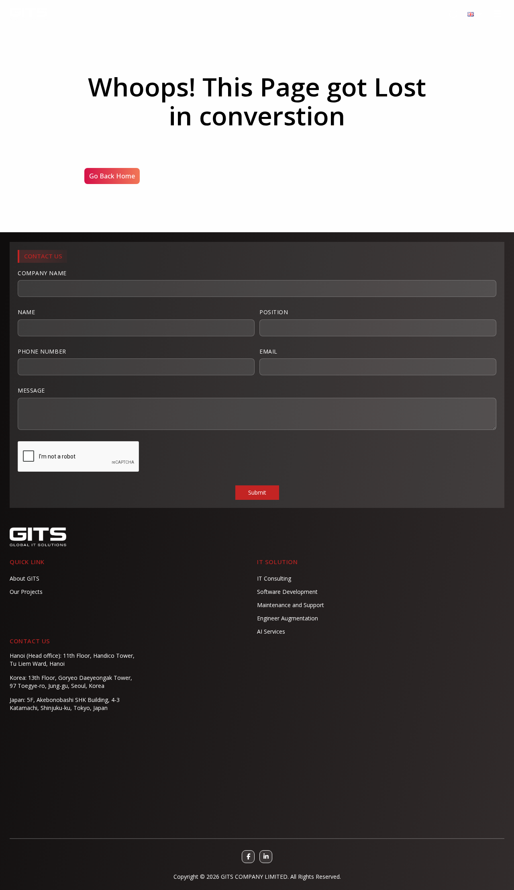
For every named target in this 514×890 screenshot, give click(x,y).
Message (31, 390)
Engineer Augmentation (287, 618)
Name (26, 312)
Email (268, 351)
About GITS (24, 578)
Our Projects (26, 591)
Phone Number (42, 351)
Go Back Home (112, 176)
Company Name (42, 273)
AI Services (271, 631)
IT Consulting (274, 578)
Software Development (287, 591)
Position (273, 312)
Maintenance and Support (290, 605)
